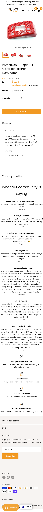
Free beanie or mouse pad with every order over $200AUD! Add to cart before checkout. (21, 3)
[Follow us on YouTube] (12, 477)
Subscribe (10, 456)
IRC (3, 78)
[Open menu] (3, 10)
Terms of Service (19, 508)
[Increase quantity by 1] (28, 98)
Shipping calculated (20, 85)
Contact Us (21, 111)
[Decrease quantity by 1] (14, 98)
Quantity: (6, 98)
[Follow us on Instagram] (8, 477)
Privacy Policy (36, 505)
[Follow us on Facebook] (4, 477)
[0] (33, 10)
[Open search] (23, 10)
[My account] (28, 10)
